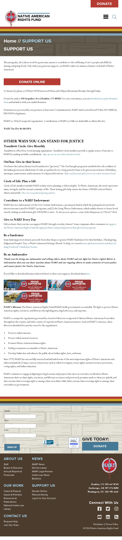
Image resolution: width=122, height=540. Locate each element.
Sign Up (12, 447)
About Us (13, 458)
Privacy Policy (111, 524)
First (6, 420)
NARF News (38, 464)
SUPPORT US (43, 485)
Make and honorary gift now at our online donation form (89, 173)
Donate (104, 3)
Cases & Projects (12, 491)
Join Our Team (11, 525)
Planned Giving (40, 494)
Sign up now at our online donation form (61, 154)
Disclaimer (98, 524)
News (37, 458)
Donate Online (32, 81)
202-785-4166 (111, 491)
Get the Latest (39, 467)
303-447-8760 (111, 484)
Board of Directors (13, 467)
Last (6, 429)
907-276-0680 (111, 488)
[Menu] (106, 17)
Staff (6, 464)
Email (7, 410)
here (88, 273)
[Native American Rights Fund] (27, 17)
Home (10, 40)
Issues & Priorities (13, 494)
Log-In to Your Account (44, 498)
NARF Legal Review (42, 471)
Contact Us (15, 515)
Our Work (14, 485)
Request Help (11, 521)
